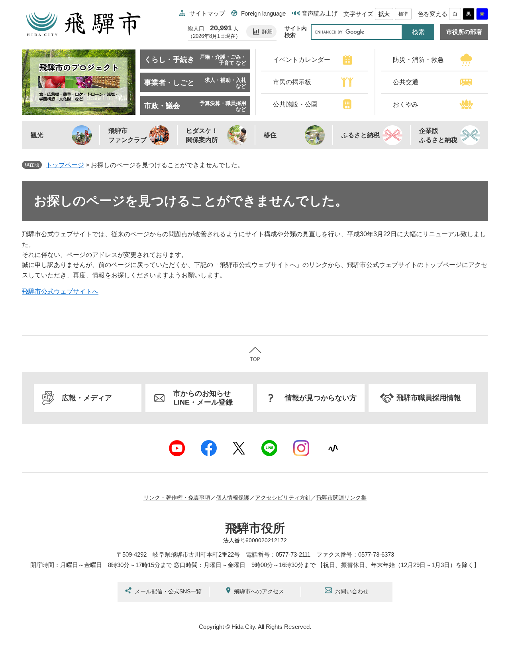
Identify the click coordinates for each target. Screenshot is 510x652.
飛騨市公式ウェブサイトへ (60, 291)
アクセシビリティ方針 (283, 497)
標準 (403, 14)
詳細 (267, 31)
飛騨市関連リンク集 (341, 497)
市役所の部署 (464, 32)
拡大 (384, 14)
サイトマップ (207, 13)
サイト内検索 (295, 31)
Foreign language (263, 13)
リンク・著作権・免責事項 (176, 497)
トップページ (65, 165)
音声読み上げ (319, 13)
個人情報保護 (232, 497)
